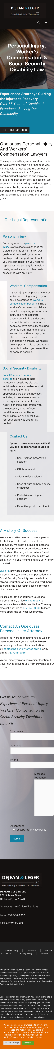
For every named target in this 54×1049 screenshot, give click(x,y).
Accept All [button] (28, 1043)
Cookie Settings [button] (12, 1043)
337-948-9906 (16, 915)
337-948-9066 (31, 608)
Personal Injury (14, 236)
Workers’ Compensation (28, 286)
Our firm (5, 570)
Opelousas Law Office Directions (19, 906)
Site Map (45, 953)
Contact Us (18, 436)
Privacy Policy (38, 829)
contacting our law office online (22, 648)
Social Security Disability (22, 368)
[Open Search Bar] (38, 22)
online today (32, 600)
